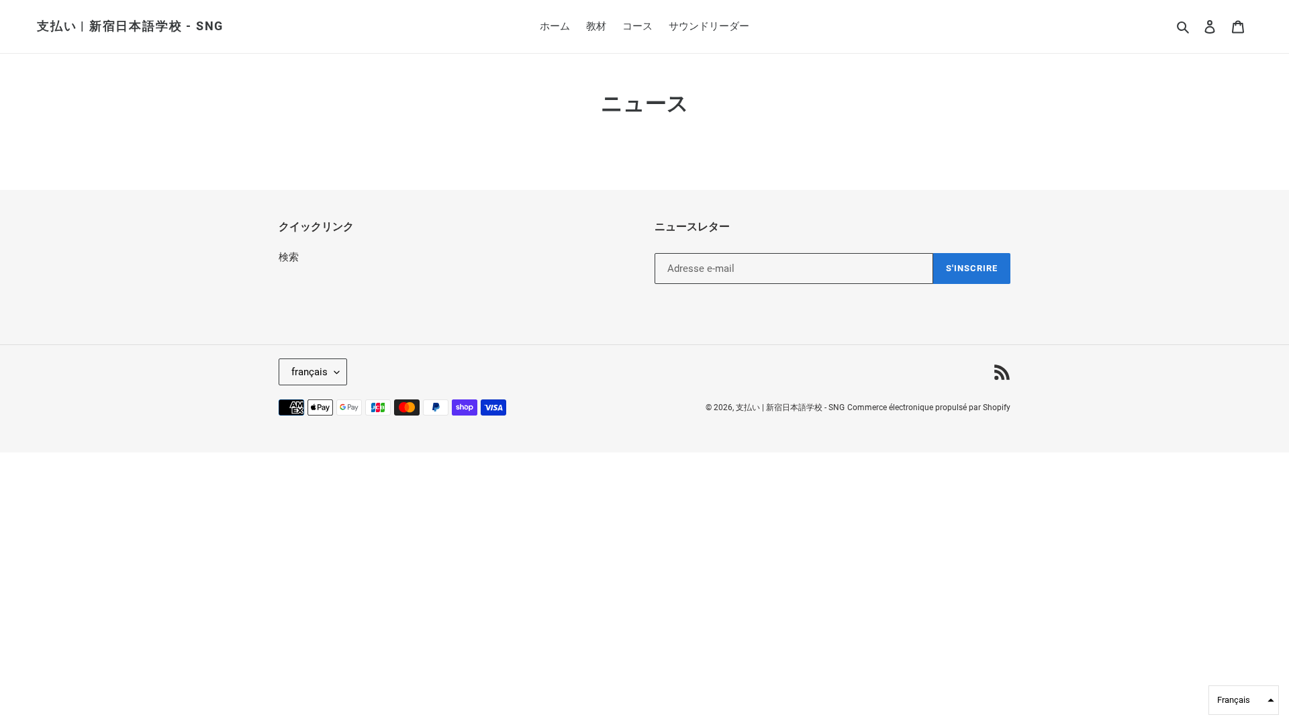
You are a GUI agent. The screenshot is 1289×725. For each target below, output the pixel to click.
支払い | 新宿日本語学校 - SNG (130, 26)
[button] (1243, 700)
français (309, 372)
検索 (289, 257)
